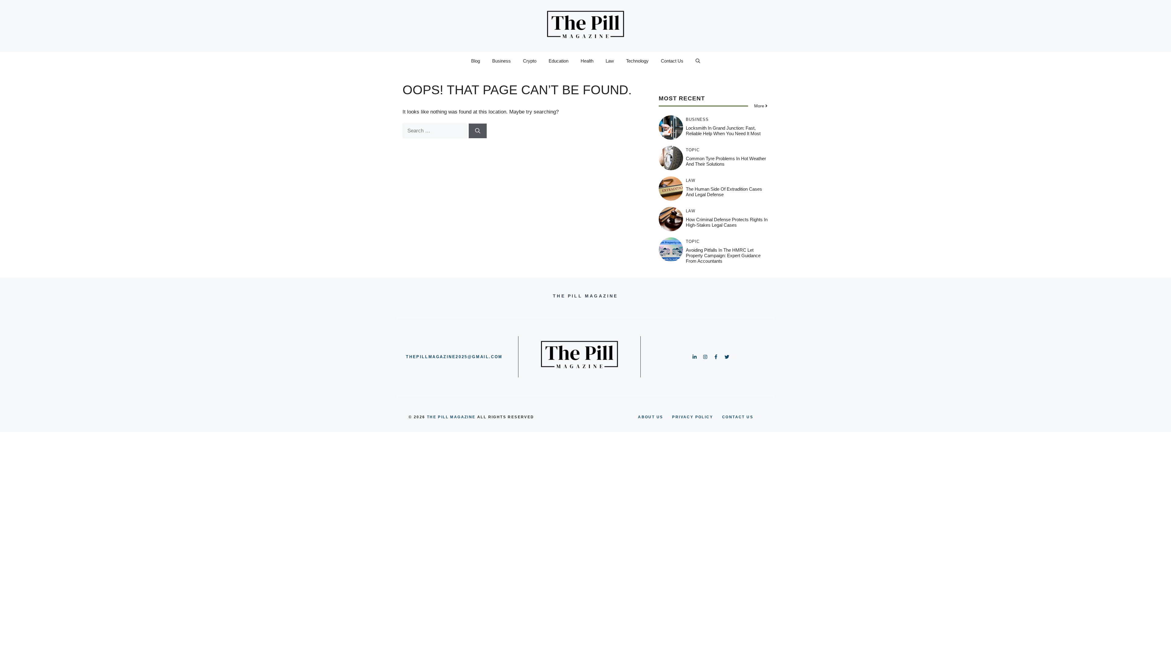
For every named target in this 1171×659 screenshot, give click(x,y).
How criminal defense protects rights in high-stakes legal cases (727, 222)
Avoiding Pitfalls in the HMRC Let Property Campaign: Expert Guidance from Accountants (723, 255)
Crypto (529, 60)
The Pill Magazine (451, 417)
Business (501, 60)
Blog (475, 60)
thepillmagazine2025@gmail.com (454, 357)
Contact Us (672, 60)
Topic (693, 150)
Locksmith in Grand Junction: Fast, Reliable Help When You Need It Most (723, 130)
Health (587, 60)
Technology (637, 60)
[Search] (478, 131)
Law (610, 60)
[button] (697, 61)
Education (558, 60)
